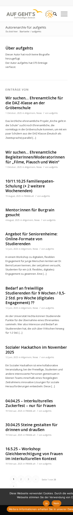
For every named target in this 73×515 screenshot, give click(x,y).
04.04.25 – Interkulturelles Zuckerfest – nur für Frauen (30, 403)
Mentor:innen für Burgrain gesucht (29, 212)
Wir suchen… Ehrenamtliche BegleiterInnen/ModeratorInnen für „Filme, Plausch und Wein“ (35, 157)
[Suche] (53, 14)
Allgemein (30, 113)
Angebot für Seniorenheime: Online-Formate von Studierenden (31, 238)
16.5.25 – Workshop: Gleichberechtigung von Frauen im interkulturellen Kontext (34, 453)
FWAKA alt (29, 196)
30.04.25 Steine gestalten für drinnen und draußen (31, 427)
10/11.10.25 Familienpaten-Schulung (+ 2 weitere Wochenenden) (29, 186)
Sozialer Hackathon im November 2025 (36, 350)
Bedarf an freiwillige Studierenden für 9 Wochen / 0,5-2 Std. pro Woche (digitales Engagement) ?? (35, 295)
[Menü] (62, 14)
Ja (46, 503)
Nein (56, 503)
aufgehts (53, 113)
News (39, 113)
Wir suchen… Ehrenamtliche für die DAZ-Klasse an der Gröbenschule (34, 102)
